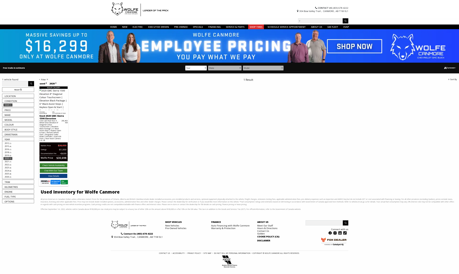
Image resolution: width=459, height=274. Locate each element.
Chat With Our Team (53, 170)
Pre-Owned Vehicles (175, 228)
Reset (17, 89)
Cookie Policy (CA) (268, 236)
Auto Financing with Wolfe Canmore (230, 225)
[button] (113, 27)
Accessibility (179, 253)
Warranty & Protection (223, 228)
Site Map (207, 253)
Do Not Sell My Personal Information (232, 253)
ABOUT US (262, 222)
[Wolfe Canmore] (140, 9)
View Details (53, 176)
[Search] (345, 20)
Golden (261, 233)
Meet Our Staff (265, 225)
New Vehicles (172, 225)
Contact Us (263, 230)
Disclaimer (263, 240)
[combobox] (196, 67)
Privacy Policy (194, 253)
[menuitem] (18, 104)
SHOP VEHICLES (173, 222)
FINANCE (216, 222)
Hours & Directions (267, 228)
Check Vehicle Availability (53, 165)
